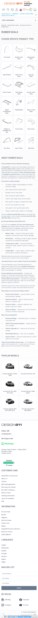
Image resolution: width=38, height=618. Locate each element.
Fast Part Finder (6, 520)
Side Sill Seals (7, 75)
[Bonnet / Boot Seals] (31, 84)
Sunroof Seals (7, 92)
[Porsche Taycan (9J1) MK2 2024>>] (28, 401)
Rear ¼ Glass (19, 148)
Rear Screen (31, 129)
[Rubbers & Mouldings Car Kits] (7, 121)
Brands (3, 515)
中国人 (3, 562)
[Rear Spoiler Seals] (19, 84)
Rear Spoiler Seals (19, 93)
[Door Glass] (7, 140)
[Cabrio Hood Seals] (19, 67)
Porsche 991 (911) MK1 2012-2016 (10, 392)
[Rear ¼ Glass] (19, 140)
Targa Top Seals (31, 75)
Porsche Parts (5, 512)
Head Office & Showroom (9, 476)
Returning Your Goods (8, 487)
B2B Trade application (8, 484)
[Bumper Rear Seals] (31, 49)
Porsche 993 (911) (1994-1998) (10, 374)
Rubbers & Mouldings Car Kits (7, 130)
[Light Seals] (31, 140)
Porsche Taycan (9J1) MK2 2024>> (28, 409)
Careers (3, 481)
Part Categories (19, 20)
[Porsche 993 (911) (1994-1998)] (10, 366)
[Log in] (16, 10)
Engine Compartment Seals (7, 111)
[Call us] (12, 10)
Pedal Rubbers (19, 110)
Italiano (3, 559)
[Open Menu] (3, 10)
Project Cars (5, 523)
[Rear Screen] (31, 121)
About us (4, 478)
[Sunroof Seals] (7, 84)
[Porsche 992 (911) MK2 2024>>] (28, 383)
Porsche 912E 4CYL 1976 (28, 374)
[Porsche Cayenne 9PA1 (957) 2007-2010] (10, 401)
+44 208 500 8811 (6, 434)
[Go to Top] (3, 613)
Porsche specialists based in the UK (13, 3)
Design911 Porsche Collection (10, 529)
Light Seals (31, 148)
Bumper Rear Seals (31, 58)
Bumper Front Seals (19, 58)
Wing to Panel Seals (31, 110)
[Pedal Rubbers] (19, 102)
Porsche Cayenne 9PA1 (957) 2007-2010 (10, 409)
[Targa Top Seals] (31, 67)
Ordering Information (8, 496)
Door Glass (7, 148)
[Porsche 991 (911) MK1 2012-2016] (10, 383)
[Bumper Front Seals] (19, 49)
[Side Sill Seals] (7, 67)
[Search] (8, 10)
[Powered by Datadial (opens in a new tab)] (28, 615)
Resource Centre (6, 532)
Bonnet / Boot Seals (31, 93)
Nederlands (5, 548)
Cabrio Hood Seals (19, 75)
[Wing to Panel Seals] (31, 102)
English (3, 545)
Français (4, 553)
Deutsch (4, 556)
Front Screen (19, 129)
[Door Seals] (7, 49)
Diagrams (4, 517)
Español (3, 551)
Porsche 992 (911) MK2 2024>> (28, 392)
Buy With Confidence (8, 490)
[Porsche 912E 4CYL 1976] (28, 366)
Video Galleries (6, 534)
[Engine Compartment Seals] (7, 102)
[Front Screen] (19, 121)
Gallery (3, 526)
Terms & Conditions (7, 498)
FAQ (2, 501)
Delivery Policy (6, 493)
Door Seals (7, 57)
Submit (19, 588)
